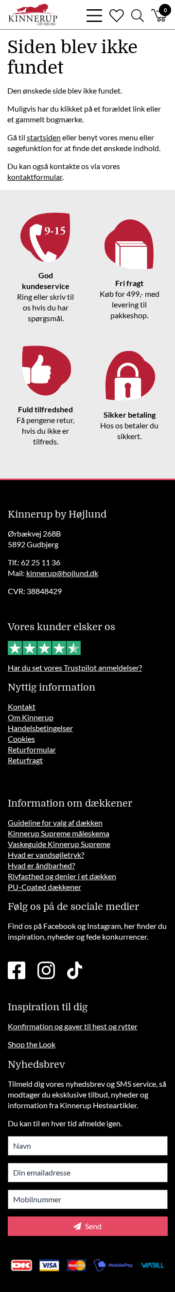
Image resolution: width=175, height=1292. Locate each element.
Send (93, 1226)
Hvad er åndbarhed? (41, 865)
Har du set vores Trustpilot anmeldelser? (75, 667)
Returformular (32, 749)
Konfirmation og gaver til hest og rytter (73, 1026)
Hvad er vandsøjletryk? (46, 854)
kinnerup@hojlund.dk (62, 573)
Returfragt (25, 760)
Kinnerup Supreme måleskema (58, 833)
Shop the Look (31, 1044)
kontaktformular (34, 176)
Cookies (21, 738)
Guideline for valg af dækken (55, 822)
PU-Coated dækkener (44, 886)
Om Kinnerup (30, 717)
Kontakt (21, 706)
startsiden (44, 137)
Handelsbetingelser (40, 728)
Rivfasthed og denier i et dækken (62, 876)
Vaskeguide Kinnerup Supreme (59, 843)
